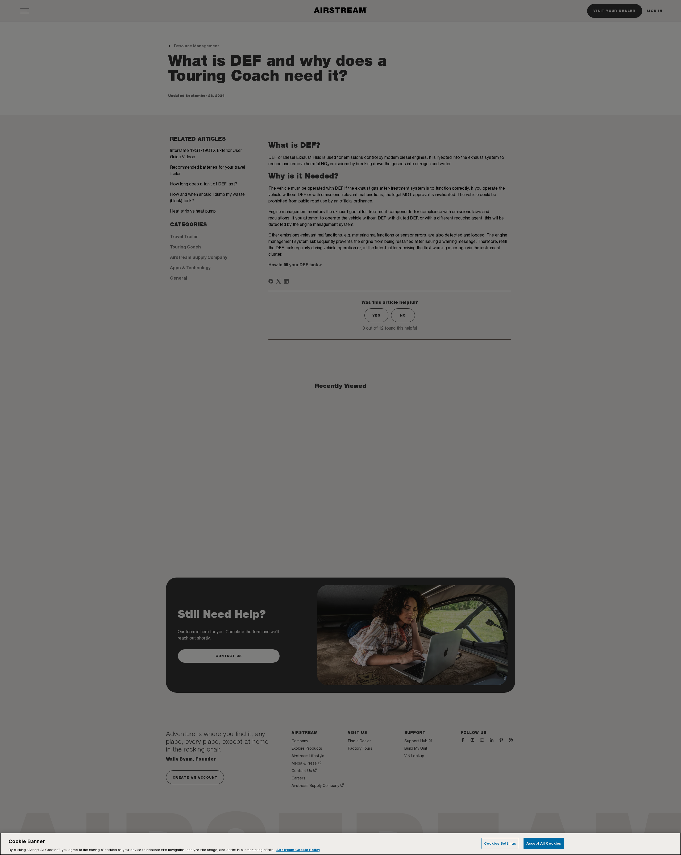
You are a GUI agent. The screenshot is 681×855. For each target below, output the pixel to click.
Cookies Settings (500, 843)
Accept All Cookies (543, 843)
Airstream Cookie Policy (298, 849)
